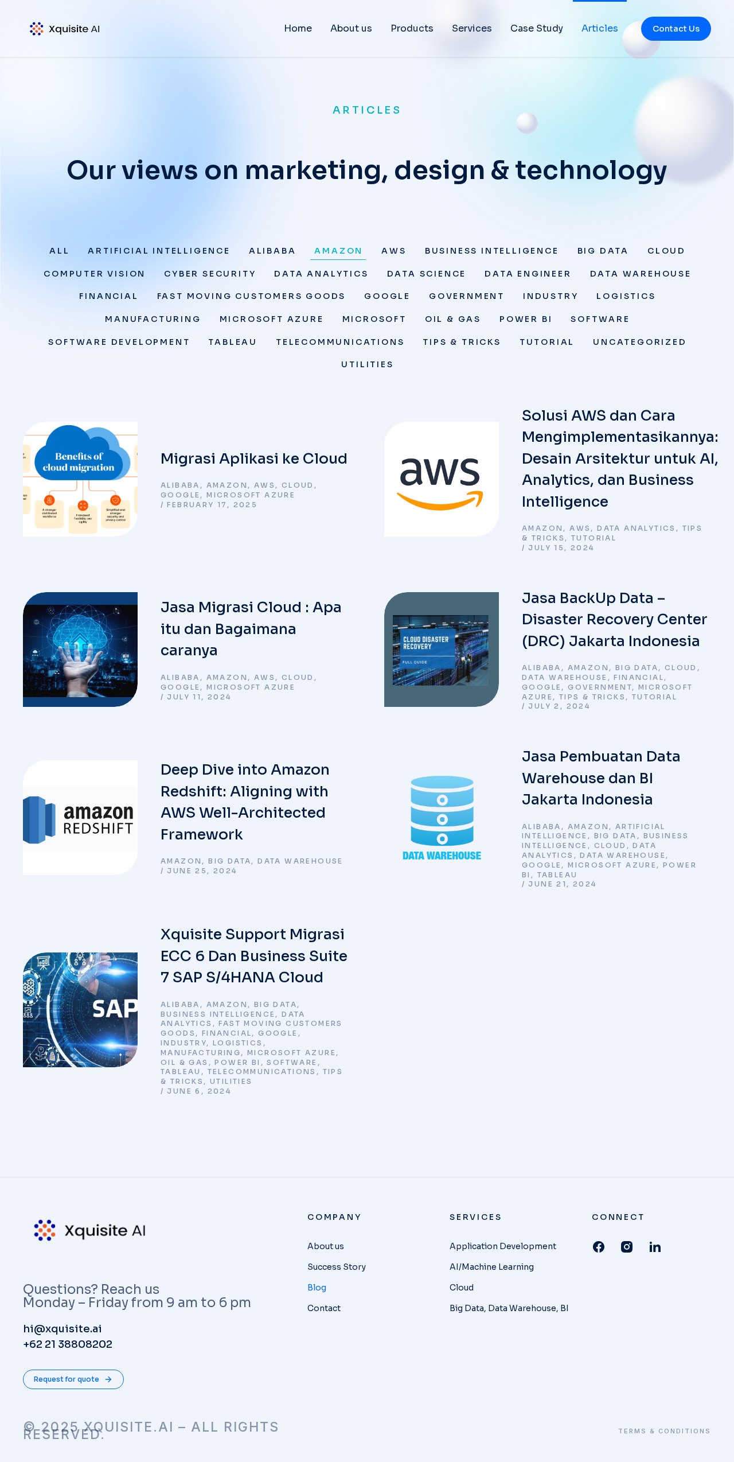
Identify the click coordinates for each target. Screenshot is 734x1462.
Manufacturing (153, 319)
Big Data (603, 251)
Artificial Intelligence (159, 251)
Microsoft (374, 319)
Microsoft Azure (272, 319)
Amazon (338, 251)
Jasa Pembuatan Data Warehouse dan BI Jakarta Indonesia (601, 778)
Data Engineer (528, 274)
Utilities (367, 364)
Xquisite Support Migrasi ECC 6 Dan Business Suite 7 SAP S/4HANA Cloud (254, 956)
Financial (108, 296)
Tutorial (547, 342)
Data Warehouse (641, 274)
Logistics (625, 296)
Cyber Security (210, 274)
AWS (393, 251)
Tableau (232, 342)
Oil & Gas (453, 319)
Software (600, 319)
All (59, 251)
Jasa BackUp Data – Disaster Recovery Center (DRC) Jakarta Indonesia (615, 619)
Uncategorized (639, 342)
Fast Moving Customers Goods (251, 296)
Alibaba (272, 251)
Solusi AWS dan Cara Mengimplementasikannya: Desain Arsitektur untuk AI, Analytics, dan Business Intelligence (620, 459)
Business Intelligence (492, 251)
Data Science (427, 274)
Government (467, 296)
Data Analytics (321, 274)
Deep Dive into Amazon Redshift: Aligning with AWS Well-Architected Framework (245, 802)
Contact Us (676, 29)
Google (387, 296)
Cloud (666, 251)
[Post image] (80, 479)
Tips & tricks (462, 342)
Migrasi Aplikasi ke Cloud (254, 459)
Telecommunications (340, 342)
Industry (550, 296)
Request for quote (66, 1379)
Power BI (525, 319)
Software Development (119, 342)
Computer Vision (95, 274)
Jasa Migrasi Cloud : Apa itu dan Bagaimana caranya (251, 628)
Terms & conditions (664, 1431)
